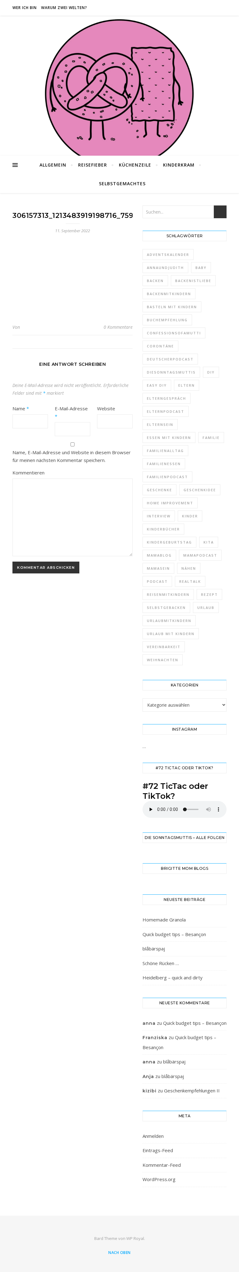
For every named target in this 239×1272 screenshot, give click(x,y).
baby (201, 267)
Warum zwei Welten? (64, 7)
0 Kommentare (118, 327)
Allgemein (53, 165)
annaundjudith (165, 267)
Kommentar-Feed (162, 1165)
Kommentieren (28, 472)
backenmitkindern (169, 293)
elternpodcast (165, 411)
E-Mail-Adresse (71, 412)
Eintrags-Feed (158, 1150)
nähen (188, 568)
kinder (190, 516)
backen (155, 280)
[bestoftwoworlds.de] (119, 94)
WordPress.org (159, 1179)
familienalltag (165, 450)
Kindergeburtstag (169, 542)
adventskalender (168, 254)
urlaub (205, 607)
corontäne (160, 346)
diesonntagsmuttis (171, 372)
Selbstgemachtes (122, 183)
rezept (209, 594)
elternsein (160, 424)
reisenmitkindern (168, 594)
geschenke (159, 490)
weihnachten (162, 659)
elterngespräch (166, 398)
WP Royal (135, 1238)
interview (159, 516)
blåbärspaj (154, 948)
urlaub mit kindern (170, 633)
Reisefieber (92, 165)
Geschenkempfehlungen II (192, 1090)
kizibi (150, 1091)
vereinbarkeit (163, 646)
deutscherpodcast (170, 359)
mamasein (158, 568)
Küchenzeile (135, 165)
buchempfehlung (167, 320)
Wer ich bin (24, 7)
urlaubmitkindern (169, 620)
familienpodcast (167, 476)
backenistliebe (193, 280)
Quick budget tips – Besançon (174, 934)
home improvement (170, 503)
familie (211, 437)
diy (211, 372)
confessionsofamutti (174, 333)
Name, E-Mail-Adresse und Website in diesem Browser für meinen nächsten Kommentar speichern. (71, 456)
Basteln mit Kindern (172, 306)
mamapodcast (200, 555)
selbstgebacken (166, 607)
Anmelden (153, 1136)
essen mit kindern (169, 437)
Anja (148, 1076)
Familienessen (164, 463)
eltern (186, 385)
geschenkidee (200, 490)
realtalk (190, 581)
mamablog (159, 555)
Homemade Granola (164, 919)
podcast (157, 581)
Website (106, 408)
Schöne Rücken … (161, 963)
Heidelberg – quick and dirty (173, 977)
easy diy (157, 385)
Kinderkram (178, 165)
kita (209, 542)
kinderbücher (163, 529)
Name (20, 408)
